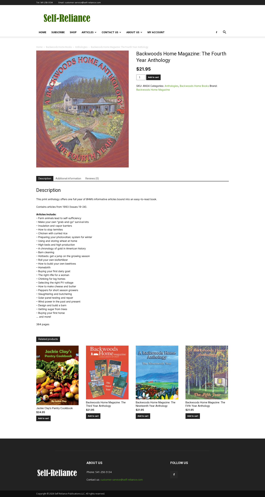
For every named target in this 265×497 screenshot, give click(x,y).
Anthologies (81, 47)
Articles (88, 32)
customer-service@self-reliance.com (83, 2)
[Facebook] (216, 32)
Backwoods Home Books (59, 47)
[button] (224, 32)
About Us (132, 32)
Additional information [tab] (68, 178)
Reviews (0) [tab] (92, 178)
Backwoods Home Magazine (153, 89)
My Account (156, 32)
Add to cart (153, 77)
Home (42, 32)
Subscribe (58, 32)
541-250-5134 (46, 2)
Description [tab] (44, 178)
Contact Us (110, 32)
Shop (73, 32)
